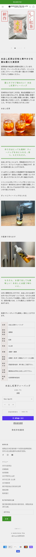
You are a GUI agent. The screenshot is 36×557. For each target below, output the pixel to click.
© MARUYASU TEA (18, 533)
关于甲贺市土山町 (8, 476)
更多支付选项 (18, 423)
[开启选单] (3, 6)
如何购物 (5, 473)
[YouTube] (12, 455)
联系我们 (5, 493)
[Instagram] (7, 455)
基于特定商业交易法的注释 (11, 486)
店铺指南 (5, 469)
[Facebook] (3, 455)
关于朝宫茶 (6, 483)
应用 (6, 519)
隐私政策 (5, 490)
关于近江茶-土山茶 (8, 480)
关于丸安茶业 (7, 466)
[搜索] (30, 6)
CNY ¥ (17, 528)
